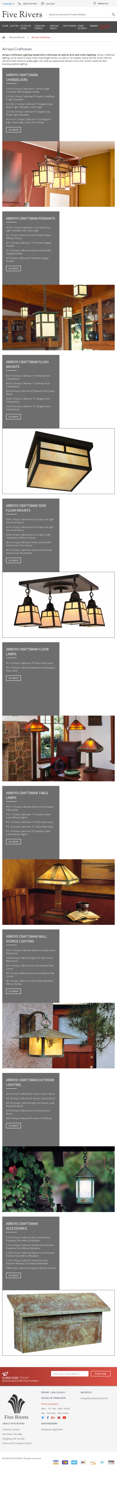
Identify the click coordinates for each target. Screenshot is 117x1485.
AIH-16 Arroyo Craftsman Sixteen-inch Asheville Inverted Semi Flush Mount (29, 552)
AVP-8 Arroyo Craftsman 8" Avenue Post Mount (29, 1118)
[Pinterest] (58, 1417)
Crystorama (69, 26)
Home (5, 26)
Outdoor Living (25, 27)
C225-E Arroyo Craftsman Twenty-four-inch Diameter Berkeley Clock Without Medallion (27, 1262)
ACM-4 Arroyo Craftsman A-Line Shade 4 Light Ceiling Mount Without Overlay (28, 536)
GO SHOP (13, 129)
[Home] (3, 38)
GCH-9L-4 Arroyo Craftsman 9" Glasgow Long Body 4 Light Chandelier (28, 113)
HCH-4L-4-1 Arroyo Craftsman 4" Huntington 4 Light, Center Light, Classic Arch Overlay (28, 121)
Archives (86, 1392)
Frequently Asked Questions (94, 1398)
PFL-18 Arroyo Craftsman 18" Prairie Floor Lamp (29, 663)
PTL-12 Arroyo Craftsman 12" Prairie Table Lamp (29, 822)
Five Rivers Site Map (12, 1434)
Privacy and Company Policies (17, 1443)
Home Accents (82, 27)
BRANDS (94, 26)
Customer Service (104, 27)
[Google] (53, 1417)
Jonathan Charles (39, 27)
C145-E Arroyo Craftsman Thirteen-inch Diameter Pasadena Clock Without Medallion (30, 1247)
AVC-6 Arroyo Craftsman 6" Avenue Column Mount (30, 1093)
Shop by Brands (17, 37)
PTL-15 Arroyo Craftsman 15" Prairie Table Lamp (29, 826)
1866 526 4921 (29, 3)
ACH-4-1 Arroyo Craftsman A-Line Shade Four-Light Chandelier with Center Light (28, 229)
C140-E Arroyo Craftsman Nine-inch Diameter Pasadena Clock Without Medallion (28, 1239)
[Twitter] (43, 1417)
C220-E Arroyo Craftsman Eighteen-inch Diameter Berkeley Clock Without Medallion (30, 1254)
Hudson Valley (54, 27)
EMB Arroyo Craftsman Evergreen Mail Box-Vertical (30, 1268)
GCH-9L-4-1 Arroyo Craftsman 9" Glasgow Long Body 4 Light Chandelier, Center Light (29, 106)
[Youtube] (64, 1417)
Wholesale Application (52, 1429)
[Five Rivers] (22, 14)
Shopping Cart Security (13, 1438)
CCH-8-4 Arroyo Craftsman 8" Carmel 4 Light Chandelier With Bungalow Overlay (27, 90)
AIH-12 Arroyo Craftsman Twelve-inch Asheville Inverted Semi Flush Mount (28, 544)
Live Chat (50, 3)
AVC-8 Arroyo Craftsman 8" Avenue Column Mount (30, 1098)
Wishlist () (103, 3)
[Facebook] (48, 1417)
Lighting (14, 26)
